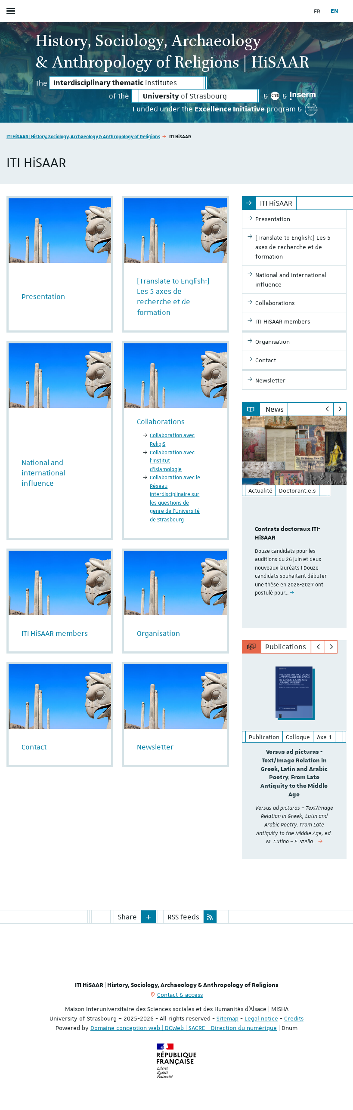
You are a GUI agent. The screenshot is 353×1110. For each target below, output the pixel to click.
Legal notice (261, 1018)
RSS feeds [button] (183, 917)
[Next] (340, 409)
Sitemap (227, 1018)
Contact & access (180, 995)
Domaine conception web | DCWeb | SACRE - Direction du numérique (183, 1028)
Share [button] (127, 917)
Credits (293, 1018)
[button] (148, 917)
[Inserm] (302, 96)
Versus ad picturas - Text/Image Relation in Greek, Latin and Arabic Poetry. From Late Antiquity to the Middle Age (294, 773)
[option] (294, 522)
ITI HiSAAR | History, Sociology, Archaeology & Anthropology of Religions (83, 136)
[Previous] (327, 409)
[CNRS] (275, 96)
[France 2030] (311, 109)
